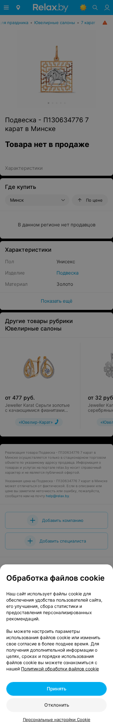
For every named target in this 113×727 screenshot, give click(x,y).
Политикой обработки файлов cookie (60, 668)
